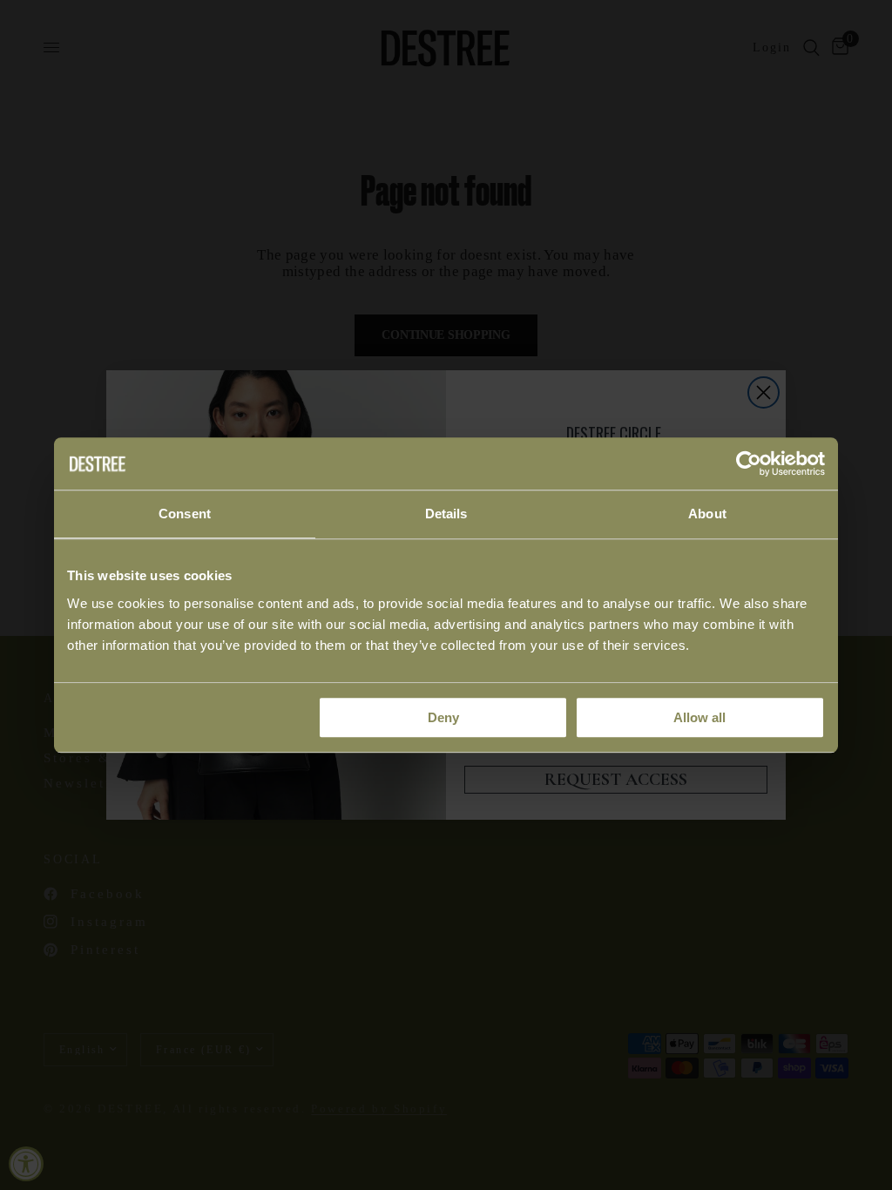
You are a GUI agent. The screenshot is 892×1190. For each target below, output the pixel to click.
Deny (443, 717)
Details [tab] (446, 513)
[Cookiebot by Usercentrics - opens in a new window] (748, 463)
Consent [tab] (185, 513)
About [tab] (707, 513)
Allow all (699, 717)
